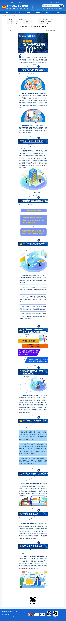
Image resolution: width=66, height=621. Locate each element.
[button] (47, 31)
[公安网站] (29, 614)
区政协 (19, 2)
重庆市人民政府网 (10, 2)
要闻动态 (17, 12)
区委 (14, 2)
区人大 (17, 2)
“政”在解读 (11, 15)
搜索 (62, 5)
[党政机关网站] (31, 614)
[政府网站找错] (36, 614)
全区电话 (7, 611)
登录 (49, 2)
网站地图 (11, 611)
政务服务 (38, 12)
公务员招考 (60, 8)
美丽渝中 (59, 12)
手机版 (53, 2)
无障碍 (56, 2)
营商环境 (55, 8)
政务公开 (28, 12)
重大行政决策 (49, 8)
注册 (51, 2)
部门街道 (22, 2)
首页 (7, 12)
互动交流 (48, 12)
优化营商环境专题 (16, 15)
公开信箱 (15, 611)
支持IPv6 (62, 2)
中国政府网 (4, 2)
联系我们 (3, 611)
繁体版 (59, 2)
